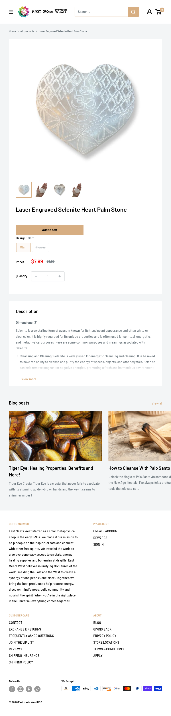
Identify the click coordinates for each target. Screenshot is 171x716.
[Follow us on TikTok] (37, 689)
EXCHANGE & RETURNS (25, 629)
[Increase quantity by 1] (59, 276)
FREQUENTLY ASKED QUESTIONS (31, 636)
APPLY (97, 655)
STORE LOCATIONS (106, 642)
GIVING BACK (102, 629)
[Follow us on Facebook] (12, 689)
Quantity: (22, 276)
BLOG (97, 622)
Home (12, 31)
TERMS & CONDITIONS (108, 649)
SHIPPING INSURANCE (24, 655)
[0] (158, 11)
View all (157, 403)
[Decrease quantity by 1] (36, 276)
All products (27, 31)
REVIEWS (15, 649)
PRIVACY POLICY (104, 636)
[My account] (149, 11)
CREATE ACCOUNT (106, 531)
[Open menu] (11, 12)
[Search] (133, 12)
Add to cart (49, 230)
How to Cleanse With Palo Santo (139, 468)
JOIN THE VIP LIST (21, 642)
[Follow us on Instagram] (20, 689)
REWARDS (100, 538)
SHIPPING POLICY (21, 662)
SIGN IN (98, 544)
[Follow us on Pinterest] (29, 689)
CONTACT (15, 622)
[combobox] (101, 12)
